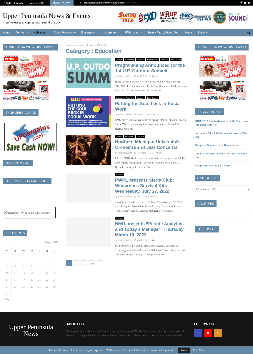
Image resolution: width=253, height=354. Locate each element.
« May (6, 299)
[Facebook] (198, 333)
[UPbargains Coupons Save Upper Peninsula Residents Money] (30, 150)
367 (92, 263)
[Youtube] (208, 333)
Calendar (39, 32)
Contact (21, 32)
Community (129, 59)
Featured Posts (152, 59)
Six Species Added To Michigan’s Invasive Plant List (221, 135)
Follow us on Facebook (27, 181)
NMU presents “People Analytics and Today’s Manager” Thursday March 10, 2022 (149, 229)
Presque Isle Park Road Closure (212, 165)
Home (6, 32)
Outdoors (164, 59)
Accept (184, 350)
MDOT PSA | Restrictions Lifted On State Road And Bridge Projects (222, 123)
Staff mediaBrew (125, 76)
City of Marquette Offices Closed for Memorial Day (221, 155)
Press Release (176, 59)
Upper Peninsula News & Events (47, 15)
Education (140, 59)
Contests (110, 32)
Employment (88, 32)
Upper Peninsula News (31, 330)
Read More (198, 350)
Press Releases (63, 32)
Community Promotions (125, 98)
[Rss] (218, 333)
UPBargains (132, 32)
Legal (201, 32)
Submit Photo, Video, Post (163, 32)
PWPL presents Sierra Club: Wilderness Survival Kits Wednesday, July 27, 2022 (144, 186)
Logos (189, 32)
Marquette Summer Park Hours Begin (103, 2)
